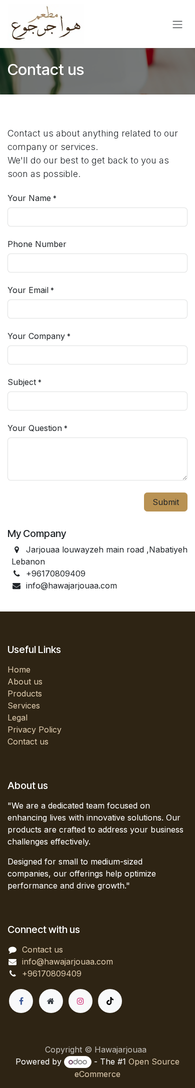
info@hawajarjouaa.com (67, 961)
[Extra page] (51, 1001)
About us (25, 681)
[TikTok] (110, 1001)
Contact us (28, 741)
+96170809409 (52, 973)
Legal (18, 717)
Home (19, 669)
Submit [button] (165, 502)
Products (25, 693)
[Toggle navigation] (178, 24)
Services (24, 705)
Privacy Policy (35, 729)
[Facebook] (21, 1001)
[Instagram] (80, 1001)
